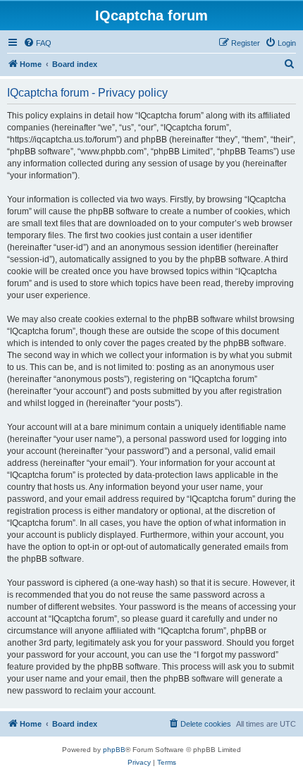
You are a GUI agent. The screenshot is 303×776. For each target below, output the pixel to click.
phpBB (114, 749)
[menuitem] (37, 43)
